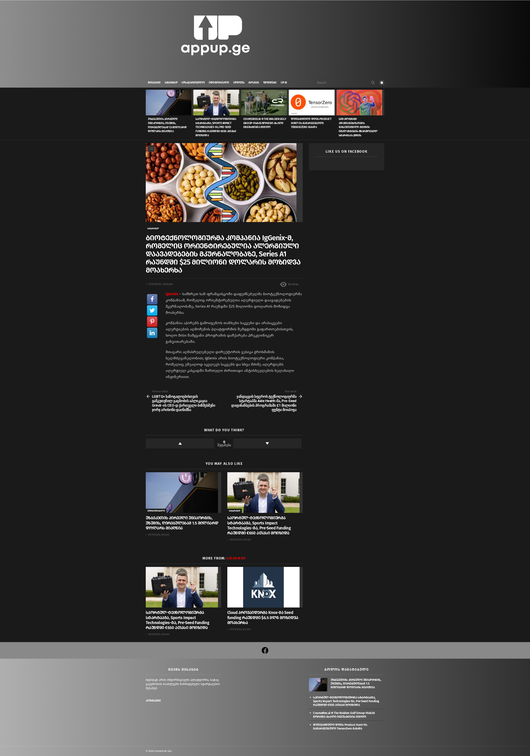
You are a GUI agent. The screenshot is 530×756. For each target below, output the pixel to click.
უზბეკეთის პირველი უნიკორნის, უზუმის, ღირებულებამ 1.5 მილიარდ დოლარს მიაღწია (182, 522)
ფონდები (270, 82)
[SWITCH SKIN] (381, 82)
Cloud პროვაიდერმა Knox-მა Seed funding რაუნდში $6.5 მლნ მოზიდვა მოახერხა (262, 617)
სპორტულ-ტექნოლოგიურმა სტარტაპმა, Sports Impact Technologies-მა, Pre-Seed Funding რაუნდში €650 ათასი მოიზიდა (215, 127)
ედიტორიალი (219, 82)
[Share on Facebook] (152, 299)
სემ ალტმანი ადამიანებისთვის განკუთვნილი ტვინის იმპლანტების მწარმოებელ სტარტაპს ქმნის (358, 127)
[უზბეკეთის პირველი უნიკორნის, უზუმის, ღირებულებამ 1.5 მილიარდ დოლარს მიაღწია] (169, 102)
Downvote (267, 443)
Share (151, 148)
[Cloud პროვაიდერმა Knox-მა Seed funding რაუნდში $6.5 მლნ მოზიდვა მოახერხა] (265, 587)
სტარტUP (171, 82)
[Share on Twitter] (152, 310)
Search (373, 83)
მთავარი (154, 82)
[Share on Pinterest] (152, 321)
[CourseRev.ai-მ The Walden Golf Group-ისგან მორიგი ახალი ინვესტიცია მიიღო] (265, 102)
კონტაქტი (153, 700)
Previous (148, 115)
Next (382, 115)
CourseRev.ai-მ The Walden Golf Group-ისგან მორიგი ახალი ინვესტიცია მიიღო (264, 123)
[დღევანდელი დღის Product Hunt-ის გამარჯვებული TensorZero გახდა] (312, 102)
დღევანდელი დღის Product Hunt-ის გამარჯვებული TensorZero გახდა (311, 123)
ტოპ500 (253, 82)
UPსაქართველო (193, 82)
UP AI (284, 82)
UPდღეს (238, 82)
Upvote (180, 443)
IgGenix (172, 294)
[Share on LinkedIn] (152, 333)
